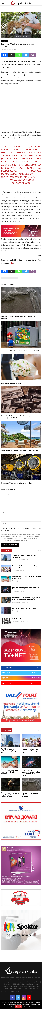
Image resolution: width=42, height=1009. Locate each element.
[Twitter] (18, 997)
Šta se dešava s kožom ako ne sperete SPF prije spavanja (10, 772)
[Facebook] (4, 55)
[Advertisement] (21, 109)
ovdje (11, 263)
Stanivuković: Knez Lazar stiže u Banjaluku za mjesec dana (31, 750)
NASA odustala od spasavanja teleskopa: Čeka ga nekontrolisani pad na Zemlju (31, 773)
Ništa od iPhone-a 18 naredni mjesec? (24, 608)
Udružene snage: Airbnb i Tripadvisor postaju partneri (20, 450)
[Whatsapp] (18, 55)
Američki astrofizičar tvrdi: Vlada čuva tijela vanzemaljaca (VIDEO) (16, 417)
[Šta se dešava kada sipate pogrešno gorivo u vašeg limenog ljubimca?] (10, 784)
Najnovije (6, 550)
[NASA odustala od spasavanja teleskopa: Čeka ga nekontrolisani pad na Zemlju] (6, 589)
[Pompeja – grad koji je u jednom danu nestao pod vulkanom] (31, 784)
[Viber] (32, 55)
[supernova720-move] (21, 236)
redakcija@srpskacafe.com (33, 992)
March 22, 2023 (21, 183)
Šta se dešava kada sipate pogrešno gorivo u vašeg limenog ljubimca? (10, 795)
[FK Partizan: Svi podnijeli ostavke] (6, 621)
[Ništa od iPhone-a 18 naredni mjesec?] (6, 610)
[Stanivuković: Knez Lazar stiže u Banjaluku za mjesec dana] (6, 568)
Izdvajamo (6, 730)
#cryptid (29, 177)
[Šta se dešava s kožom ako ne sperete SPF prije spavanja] (6, 579)
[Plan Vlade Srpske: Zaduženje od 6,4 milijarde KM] (6, 557)
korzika (14, 278)
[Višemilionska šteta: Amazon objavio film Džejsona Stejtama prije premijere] (6, 600)
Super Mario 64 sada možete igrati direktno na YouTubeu (21, 351)
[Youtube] (29, 997)
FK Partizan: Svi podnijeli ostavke (23, 619)
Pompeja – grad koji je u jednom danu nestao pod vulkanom (18, 317)
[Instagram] (24, 997)
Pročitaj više (27, 1007)
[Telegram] (25, 55)
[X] (11, 55)
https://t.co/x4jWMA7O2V (17, 173)
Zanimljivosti (4, 41)
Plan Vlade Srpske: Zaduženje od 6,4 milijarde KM (10, 750)
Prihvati (18, 1007)
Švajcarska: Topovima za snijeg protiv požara (16, 483)
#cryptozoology (12, 177)
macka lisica (6, 278)
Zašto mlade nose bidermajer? (11, 383)
